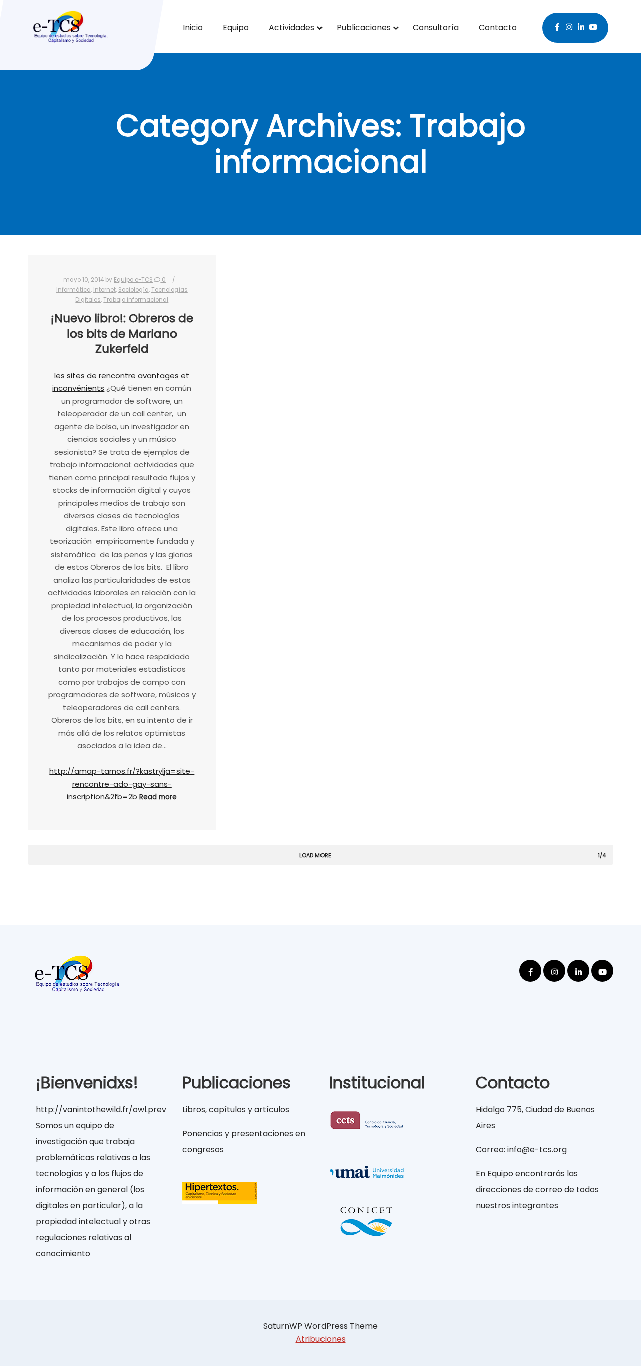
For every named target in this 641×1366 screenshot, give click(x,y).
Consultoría (436, 27)
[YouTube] (593, 26)
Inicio (193, 27)
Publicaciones (364, 27)
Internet (104, 290)
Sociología (133, 290)
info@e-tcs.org (537, 1149)
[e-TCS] (70, 24)
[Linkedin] (581, 26)
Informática (73, 290)
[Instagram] (569, 26)
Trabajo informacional (135, 300)
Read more (158, 797)
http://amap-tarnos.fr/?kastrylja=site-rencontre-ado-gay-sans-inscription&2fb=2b (121, 784)
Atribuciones (321, 1339)
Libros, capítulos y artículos (235, 1109)
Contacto (498, 27)
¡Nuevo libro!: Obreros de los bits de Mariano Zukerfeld (122, 333)
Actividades (291, 27)
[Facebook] (557, 26)
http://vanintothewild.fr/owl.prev (101, 1109)
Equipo (236, 27)
